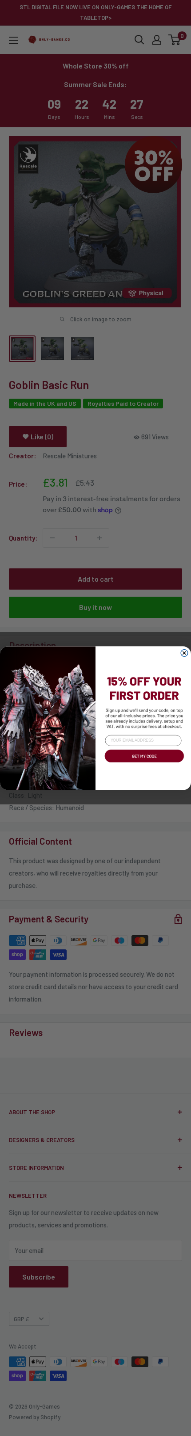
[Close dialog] (184, 652)
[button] (143, 763)
